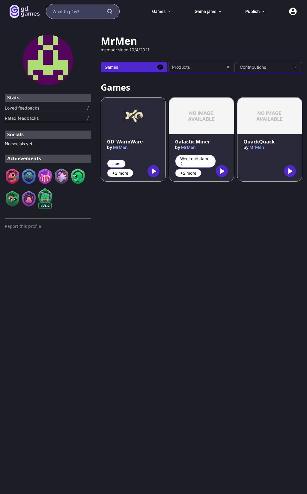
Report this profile (23, 226)
